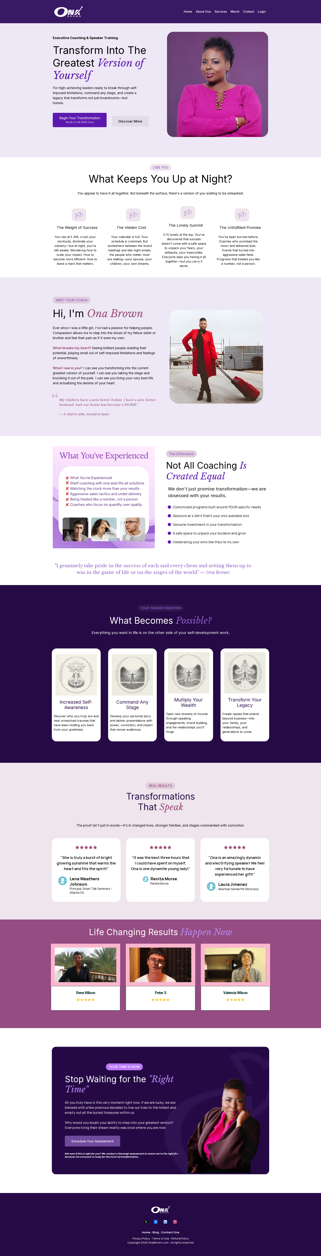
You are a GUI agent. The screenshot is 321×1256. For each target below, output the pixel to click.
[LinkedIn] (165, 1222)
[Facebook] (155, 1222)
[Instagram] (175, 1222)
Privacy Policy (141, 1238)
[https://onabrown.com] (68, 11)
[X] (146, 1222)
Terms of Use (161, 1238)
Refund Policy (180, 1238)
